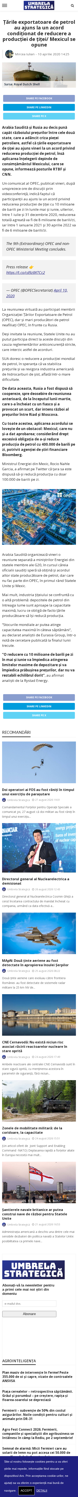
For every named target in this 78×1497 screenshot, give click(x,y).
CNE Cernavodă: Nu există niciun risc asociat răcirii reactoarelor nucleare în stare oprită (34, 1046)
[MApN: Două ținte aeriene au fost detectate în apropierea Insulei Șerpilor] (39, 933)
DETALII (41, 1490)
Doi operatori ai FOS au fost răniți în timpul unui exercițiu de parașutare (38, 792)
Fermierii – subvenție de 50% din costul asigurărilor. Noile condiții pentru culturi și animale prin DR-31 (37, 1414)
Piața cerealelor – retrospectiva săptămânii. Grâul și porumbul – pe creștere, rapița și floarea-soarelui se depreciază (37, 1395)
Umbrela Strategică (18, 800)
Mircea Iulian (25, 54)
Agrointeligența (19, 1360)
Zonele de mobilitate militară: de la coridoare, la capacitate (32, 1130)
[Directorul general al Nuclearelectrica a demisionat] (39, 848)
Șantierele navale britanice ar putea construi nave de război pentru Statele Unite (34, 1214)
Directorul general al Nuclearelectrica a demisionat (35, 881)
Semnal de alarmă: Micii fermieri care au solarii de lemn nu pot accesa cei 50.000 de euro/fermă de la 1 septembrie (36, 1452)
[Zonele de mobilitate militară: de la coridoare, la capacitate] (39, 1101)
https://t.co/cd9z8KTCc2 (25, 272)
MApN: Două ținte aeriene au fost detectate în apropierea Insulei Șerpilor (35, 962)
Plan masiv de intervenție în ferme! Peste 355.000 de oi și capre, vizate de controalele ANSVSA (37, 1376)
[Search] (72, 5)
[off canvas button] (4, 5)
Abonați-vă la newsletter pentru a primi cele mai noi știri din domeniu (28, 1289)
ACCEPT (26, 1490)
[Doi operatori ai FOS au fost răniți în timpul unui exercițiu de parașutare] (39, 762)
